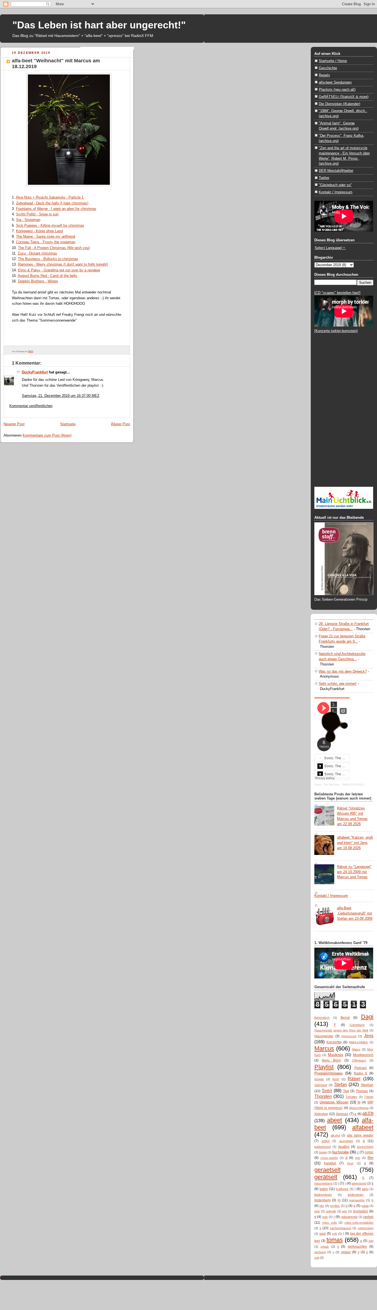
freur (350, 1163)
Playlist (324, 1066)
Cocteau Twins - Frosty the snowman (45, 242)
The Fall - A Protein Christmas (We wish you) (54, 248)
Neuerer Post (14, 424)
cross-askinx (329, 1157)
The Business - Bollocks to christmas (48, 259)
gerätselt (325, 1176)
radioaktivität (349, 1216)
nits (321, 1205)
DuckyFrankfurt (35, 372)
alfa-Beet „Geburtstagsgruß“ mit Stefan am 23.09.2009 (354, 913)
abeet (334, 1120)
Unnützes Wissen (334, 1102)
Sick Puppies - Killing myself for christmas (50, 225)
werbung (320, 1252)
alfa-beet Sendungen (335, 82)
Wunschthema (358, 1108)
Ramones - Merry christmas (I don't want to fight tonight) (63, 264)
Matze (356, 1049)
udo (370, 1240)
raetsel (368, 1217)
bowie (323, 1152)
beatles (343, 1147)
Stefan (340, 1084)
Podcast (360, 1068)
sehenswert (365, 1228)
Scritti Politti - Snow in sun (37, 214)
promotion (360, 1211)
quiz (325, 1216)
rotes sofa (329, 1222)
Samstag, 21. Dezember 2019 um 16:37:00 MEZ (60, 396)
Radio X (360, 1073)
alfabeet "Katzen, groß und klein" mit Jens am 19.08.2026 (355, 842)
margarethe (357, 1200)
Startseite (68, 424)
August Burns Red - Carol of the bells (47, 276)
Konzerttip (334, 1042)
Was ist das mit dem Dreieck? (343, 671)
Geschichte (328, 68)
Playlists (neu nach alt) (337, 89)
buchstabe (340, 1152)
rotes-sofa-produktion (358, 1222)
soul (322, 1234)
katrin (324, 1189)
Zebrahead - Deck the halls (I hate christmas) (52, 203)
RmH (335, 1079)
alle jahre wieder (360, 1135)
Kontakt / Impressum (335, 192)
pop (344, 1211)
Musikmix (335, 1055)
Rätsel (354, 1078)
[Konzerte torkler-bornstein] (336, 331)
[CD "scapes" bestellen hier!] (337, 293)
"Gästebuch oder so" (335, 185)
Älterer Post (120, 424)
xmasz (346, 1252)
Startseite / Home (333, 61)
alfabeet (362, 1127)
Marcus (324, 1048)
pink (317, 1211)
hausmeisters (323, 1183)
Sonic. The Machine (327, 784)
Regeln (324, 75)
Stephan (367, 1085)
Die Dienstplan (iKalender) (339, 104)
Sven (327, 1090)
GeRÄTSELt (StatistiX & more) (343, 97)
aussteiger (346, 1141)
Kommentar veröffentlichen (30, 406)
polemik (331, 1211)
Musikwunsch (363, 1055)
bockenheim (365, 1146)
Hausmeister (323, 1036)
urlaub (324, 1246)
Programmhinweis (328, 1073)
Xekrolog (321, 1114)
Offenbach (359, 1060)
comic (369, 1152)
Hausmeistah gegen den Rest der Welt (341, 1030)
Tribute (368, 1096)
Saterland (320, 1085)
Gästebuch (357, 1024)
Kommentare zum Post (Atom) (47, 435)
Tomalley (351, 1096)
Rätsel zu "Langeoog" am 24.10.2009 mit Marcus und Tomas (354, 872)
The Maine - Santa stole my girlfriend (45, 236)
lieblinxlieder (356, 1194)
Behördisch (322, 1017)
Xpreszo (342, 1114)
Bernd (345, 1018)
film (370, 1158)
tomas (334, 1239)
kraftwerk (342, 1189)
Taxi (346, 1091)
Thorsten (323, 1096)
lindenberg (322, 1200)
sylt (334, 1233)
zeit (316, 1257)
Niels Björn (331, 1060)
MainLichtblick (358, 1042)
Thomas (362, 1091)
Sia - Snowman (28, 220)
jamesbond (359, 1183)
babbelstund (322, 1146)
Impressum (349, 1036)
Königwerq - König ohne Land (39, 231)
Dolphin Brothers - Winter (38, 281)
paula (365, 1205)
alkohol (335, 1135)
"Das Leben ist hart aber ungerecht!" (99, 25)
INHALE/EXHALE (353, 784)
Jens (368, 1035)
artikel (326, 1141)
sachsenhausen (340, 1228)
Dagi (367, 1016)
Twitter (324, 178)
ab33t (367, 1113)
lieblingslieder (323, 1194)
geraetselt (327, 1169)
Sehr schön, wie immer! (338, 683)
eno (357, 1157)
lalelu (365, 1189)
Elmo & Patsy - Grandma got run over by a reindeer (59, 270)
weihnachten (357, 1246)
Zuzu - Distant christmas (37, 253)
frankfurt (330, 1163)
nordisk (335, 1205)
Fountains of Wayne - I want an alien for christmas (56, 209)
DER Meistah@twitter (336, 171)
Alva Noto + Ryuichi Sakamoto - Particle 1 (50, 197)
